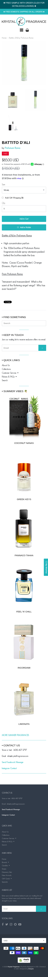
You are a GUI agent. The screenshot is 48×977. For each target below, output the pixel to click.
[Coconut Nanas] (24, 417)
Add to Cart (24, 219)
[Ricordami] (24, 642)
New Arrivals (6, 875)
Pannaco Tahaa (24, 555)
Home (4, 38)
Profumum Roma (12, 147)
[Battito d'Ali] (24, 21)
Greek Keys (24, 499)
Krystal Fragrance (14, 967)
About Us (6, 365)
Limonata (24, 724)
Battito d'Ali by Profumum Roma (21, 38)
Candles (5, 865)
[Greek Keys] (24, 473)
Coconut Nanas (24, 443)
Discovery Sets (7, 872)
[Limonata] (24, 698)
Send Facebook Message (12, 762)
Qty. (3, 203)
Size (3, 184)
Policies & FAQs (8, 376)
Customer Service (9, 373)
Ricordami (24, 668)
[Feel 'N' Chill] (24, 586)
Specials (5, 882)
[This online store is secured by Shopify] (24, 962)
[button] (24, 227)
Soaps (4, 869)
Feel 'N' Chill (24, 611)
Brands (4, 862)
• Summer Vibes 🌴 (14, 391)
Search (5, 380)
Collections (6, 369)
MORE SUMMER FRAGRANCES (15, 735)
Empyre (31, 969)
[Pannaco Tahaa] (24, 530)
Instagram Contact (9, 768)
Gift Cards (6, 878)
